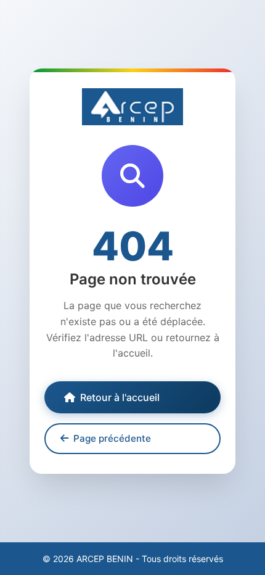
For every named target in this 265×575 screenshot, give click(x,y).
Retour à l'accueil (120, 397)
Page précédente (112, 438)
